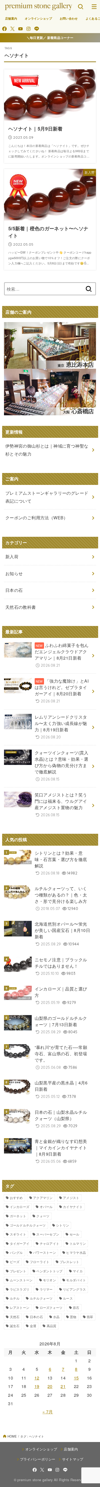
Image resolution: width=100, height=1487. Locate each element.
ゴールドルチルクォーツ (28, 1225)
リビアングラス (74, 1289)
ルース (68, 1298)
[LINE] (36, 28)
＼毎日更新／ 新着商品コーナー (50, 37)
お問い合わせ (69, 18)
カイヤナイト (73, 1206)
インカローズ (20, 1206)
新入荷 (11, 556)
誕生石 (15, 1325)
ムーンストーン (21, 1280)
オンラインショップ (38, 18)
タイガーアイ (20, 1243)
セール (74, 1234)
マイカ (78, 1271)
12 (36, 1378)
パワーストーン (44, 1252)
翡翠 (90, 1316)
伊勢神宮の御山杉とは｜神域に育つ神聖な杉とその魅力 (47, 450)
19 (36, 1386)
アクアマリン (43, 1197)
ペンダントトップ (49, 1271)
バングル (16, 1252)
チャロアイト (49, 1243)
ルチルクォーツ (41, 1298)
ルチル (15, 1298)
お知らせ (14, 573)
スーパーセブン (47, 1234)
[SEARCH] (81, 6)
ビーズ (15, 1261)
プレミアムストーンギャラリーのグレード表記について (47, 497)
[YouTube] (20, 28)
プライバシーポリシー (37, 1459)
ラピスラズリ (20, 1289)
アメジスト (71, 1197)
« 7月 (47, 1412)
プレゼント (18, 1271)
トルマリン (78, 1243)
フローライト (40, 1261)
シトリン (62, 1225)
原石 (76, 1307)
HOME (12, 1436)
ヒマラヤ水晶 (76, 1252)
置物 (73, 1316)
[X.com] (12, 28)
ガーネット (18, 1216)
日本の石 (36, 1316)
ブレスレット (69, 1261)
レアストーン (20, 1307)
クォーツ (42, 1216)
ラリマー (46, 1289)
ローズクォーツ (51, 1307)
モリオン (49, 1280)
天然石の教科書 (20, 607)
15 (76, 1378)
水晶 (56, 1316)
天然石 (15, 1316)
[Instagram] (28, 28)
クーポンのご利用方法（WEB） (36, 518)
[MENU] (94, 6)
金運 (33, 1325)
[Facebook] (4, 28)
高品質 (52, 1325)
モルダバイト (76, 1280)
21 (63, 1386)
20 (50, 1386)
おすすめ (16, 1197)
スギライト (18, 1234)
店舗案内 (11, 18)
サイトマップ (72, 1459)
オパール (46, 1206)
